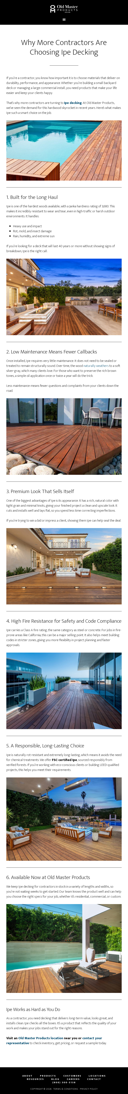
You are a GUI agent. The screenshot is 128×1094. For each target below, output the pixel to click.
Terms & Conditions (65, 1089)
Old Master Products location (40, 1038)
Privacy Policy (89, 1089)
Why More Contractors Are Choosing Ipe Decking (64, 47)
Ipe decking (73, 103)
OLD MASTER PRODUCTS (64, 8)
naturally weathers (96, 366)
